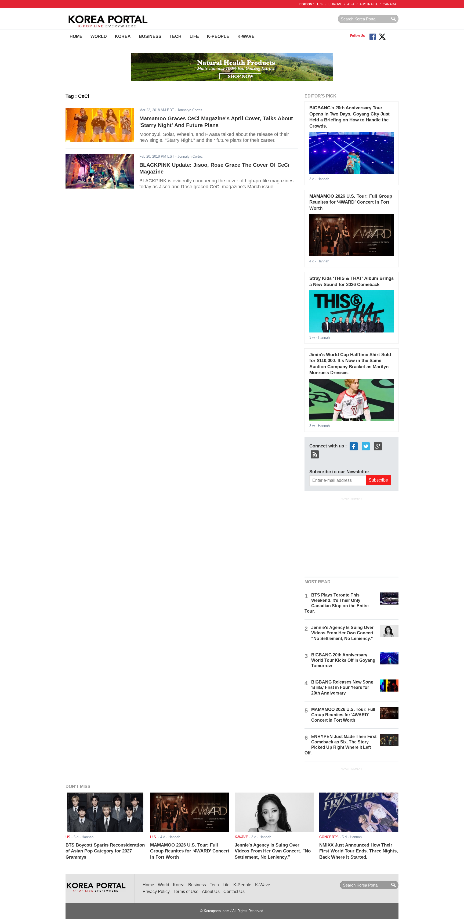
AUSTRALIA (369, 4)
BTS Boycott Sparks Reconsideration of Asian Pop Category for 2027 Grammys (105, 851)
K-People (218, 36)
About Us (211, 891)
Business (150, 36)
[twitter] (365, 446)
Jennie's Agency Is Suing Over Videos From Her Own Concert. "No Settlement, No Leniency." (342, 633)
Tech (175, 36)
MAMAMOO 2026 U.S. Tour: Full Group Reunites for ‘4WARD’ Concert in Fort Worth (350, 202)
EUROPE (335, 4)
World (98, 36)
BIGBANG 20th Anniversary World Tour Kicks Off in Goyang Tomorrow (343, 660)
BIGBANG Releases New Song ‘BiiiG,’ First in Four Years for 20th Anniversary (342, 687)
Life (194, 36)
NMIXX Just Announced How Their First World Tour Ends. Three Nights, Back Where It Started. (358, 851)
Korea (123, 36)
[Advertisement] (351, 536)
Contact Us (234, 891)
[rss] (314, 454)
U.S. (320, 4)
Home (76, 36)
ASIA (350, 4)
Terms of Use (185, 891)
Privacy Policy (156, 891)
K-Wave (246, 36)
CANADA (389, 4)
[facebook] (353, 446)
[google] (377, 446)
